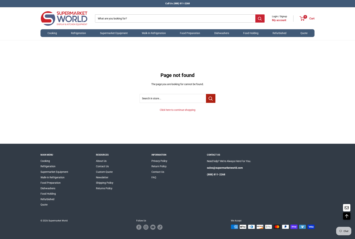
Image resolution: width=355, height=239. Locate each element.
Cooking (52, 33)
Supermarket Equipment (114, 33)
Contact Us (102, 166)
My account (279, 20)
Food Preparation (190, 33)
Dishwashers (221, 33)
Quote (303, 33)
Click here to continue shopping (177, 109)
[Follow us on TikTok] (160, 227)
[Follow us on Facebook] (138, 227)
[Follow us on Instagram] (145, 227)
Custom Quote (104, 171)
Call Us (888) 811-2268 (177, 3)
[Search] (260, 18)
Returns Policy (104, 188)
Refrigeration (78, 33)
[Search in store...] (210, 98)
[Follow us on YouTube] (152, 227)
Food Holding (250, 33)
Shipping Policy (104, 182)
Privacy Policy (159, 160)
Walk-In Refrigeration (154, 33)
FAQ (153, 177)
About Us (101, 160)
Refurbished (279, 33)
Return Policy (159, 166)
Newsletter (102, 177)
